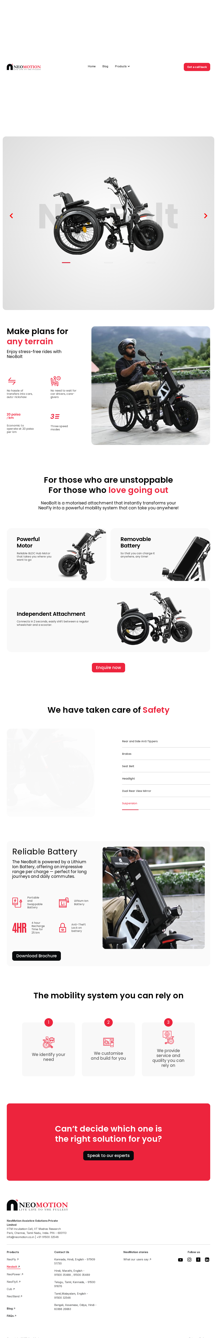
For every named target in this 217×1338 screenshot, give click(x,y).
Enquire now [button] (108, 667)
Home (92, 66)
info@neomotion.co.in (20, 1237)
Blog (105, 66)
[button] (122, 66)
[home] (24, 67)
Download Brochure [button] (36, 956)
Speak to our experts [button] (108, 1155)
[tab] (166, 741)
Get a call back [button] (197, 67)
